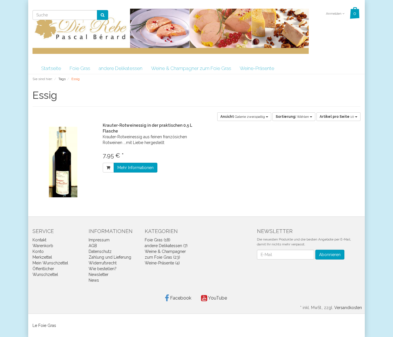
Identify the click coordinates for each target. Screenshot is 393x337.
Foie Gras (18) (157, 240)
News (94, 280)
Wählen (293, 117)
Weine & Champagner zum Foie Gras (191, 68)
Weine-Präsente (257, 68)
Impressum (99, 240)
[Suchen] (102, 15)
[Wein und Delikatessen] (171, 31)
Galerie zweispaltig (243, 117)
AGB (93, 245)
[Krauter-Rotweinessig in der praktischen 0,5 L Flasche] (63, 162)
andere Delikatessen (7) (166, 245)
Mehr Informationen (135, 167)
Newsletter (98, 274)
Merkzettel (42, 257)
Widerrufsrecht (103, 263)
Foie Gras (80, 68)
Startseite (51, 68)
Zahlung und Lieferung (110, 257)
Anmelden (334, 14)
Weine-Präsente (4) (162, 263)
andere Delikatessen (120, 68)
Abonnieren (330, 254)
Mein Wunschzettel (50, 263)
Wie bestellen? (103, 268)
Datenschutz (100, 251)
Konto (38, 251)
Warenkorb (43, 245)
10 (337, 117)
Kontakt (39, 240)
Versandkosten (348, 307)
